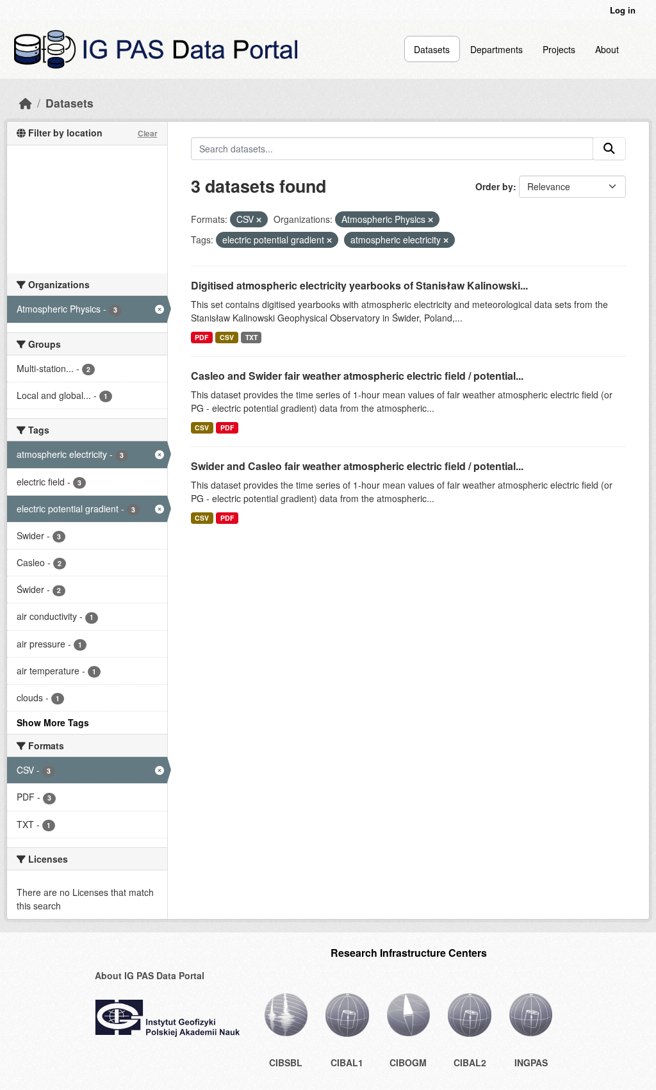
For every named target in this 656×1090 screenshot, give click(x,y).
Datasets (432, 49)
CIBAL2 (470, 1062)
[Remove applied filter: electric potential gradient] (329, 240)
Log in (623, 10)
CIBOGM (408, 1062)
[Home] (25, 103)
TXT (251, 337)
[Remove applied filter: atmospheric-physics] (430, 220)
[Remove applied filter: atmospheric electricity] (445, 240)
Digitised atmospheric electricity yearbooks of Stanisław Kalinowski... (359, 285)
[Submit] (609, 148)
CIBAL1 (347, 1062)
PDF (201, 337)
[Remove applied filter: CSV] (258, 220)
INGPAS (531, 1062)
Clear (148, 133)
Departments (496, 49)
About (607, 49)
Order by (494, 186)
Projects (559, 49)
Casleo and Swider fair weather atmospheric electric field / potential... (357, 375)
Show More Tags (53, 722)
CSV (227, 337)
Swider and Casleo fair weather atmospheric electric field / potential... (357, 466)
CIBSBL (285, 1062)
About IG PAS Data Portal (149, 975)
